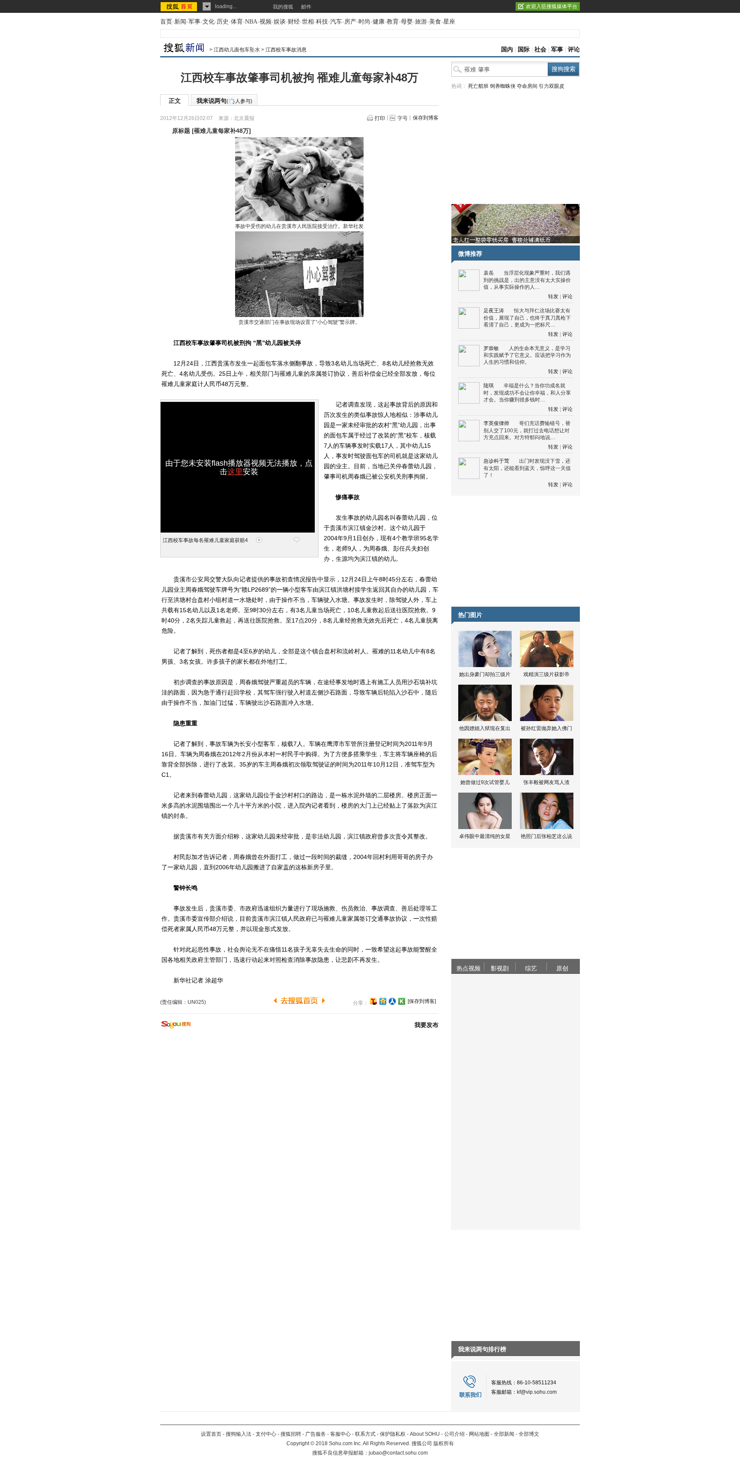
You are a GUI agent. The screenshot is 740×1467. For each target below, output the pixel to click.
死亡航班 (478, 86)
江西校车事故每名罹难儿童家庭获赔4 (205, 540)
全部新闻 (504, 1434)
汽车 (336, 21)
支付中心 (266, 1434)
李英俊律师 (496, 423)
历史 (223, 21)
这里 (235, 471)
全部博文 (529, 1434)
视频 (266, 21)
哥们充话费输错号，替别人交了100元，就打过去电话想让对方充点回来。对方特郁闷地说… (526, 430)
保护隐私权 (393, 1434)
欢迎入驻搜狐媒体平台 (551, 6)
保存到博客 (426, 118)
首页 (166, 21)
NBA (251, 21)
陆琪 (488, 386)
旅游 (421, 21)
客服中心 (340, 1434)
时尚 (364, 21)
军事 (194, 21)
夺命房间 (527, 86)
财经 (294, 21)
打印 (380, 118)
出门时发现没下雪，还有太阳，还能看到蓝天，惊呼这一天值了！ (527, 468)
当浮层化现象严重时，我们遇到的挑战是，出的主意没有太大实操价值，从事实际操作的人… (527, 280)
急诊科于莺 (496, 461)
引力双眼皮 (551, 86)
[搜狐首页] (180, 6)
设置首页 (211, 1434)
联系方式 (365, 1434)
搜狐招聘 (290, 1434)
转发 (553, 296)
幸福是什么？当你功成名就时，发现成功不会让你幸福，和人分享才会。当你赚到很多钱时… (527, 393)
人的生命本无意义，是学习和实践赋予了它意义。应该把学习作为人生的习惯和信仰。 (527, 355)
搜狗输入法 (238, 1434)
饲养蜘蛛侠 (503, 86)
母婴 (407, 21)
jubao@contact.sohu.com (398, 1453)
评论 (574, 49)
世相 (308, 21)
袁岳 (488, 273)
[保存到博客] (422, 1001)
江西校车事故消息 (286, 50)
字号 (402, 118)
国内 (507, 49)
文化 (209, 21)
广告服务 (315, 1434)
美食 (435, 21)
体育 (237, 21)
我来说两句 (224, 100)
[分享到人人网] (392, 1001)
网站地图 (479, 1434)
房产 (350, 21)
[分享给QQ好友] (382, 1001)
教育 (393, 21)
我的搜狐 (283, 7)
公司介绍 (454, 1434)
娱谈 (280, 21)
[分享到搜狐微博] (373, 1001)
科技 (322, 21)
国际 (524, 49)
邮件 (306, 7)
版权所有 (443, 1443)
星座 (449, 21)
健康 (379, 21)
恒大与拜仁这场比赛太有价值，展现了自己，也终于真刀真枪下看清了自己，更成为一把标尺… (527, 318)
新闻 (180, 21)
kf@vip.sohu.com (537, 1392)
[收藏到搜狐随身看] (401, 1001)
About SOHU (425, 1434)
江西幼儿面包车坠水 (237, 50)
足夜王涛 (493, 311)
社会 (540, 49)
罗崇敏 (491, 348)
